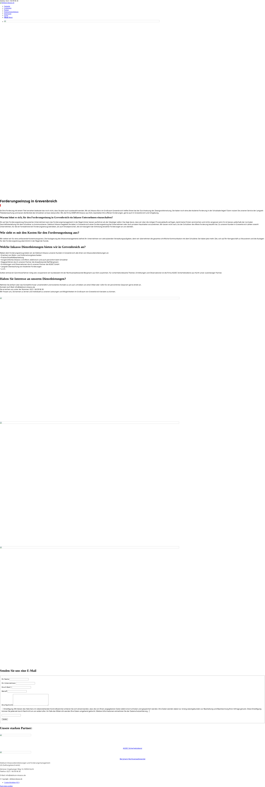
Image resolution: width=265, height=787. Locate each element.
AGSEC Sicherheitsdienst (132, 748)
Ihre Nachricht (7, 705)
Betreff (4, 691)
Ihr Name (5, 679)
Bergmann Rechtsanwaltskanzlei (132, 759)
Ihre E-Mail (6, 687)
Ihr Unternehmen (8, 683)
